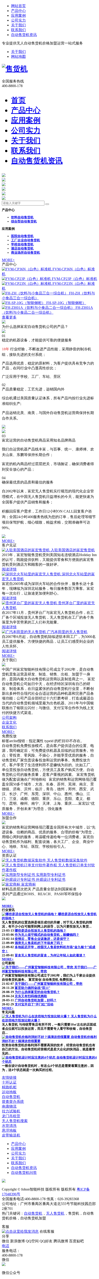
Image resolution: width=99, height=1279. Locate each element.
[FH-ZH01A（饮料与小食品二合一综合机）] (39, 308)
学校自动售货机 (22, 244)
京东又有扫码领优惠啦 (31, 996)
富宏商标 (28, 884)
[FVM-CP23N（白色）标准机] (27, 283)
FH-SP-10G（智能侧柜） (66, 303)
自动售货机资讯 (24, 35)
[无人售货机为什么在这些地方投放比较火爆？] (36, 1016)
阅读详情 (9, 569)
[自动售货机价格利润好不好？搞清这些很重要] (36, 1037)
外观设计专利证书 (50, 879)
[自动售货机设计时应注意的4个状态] (29, 1057)
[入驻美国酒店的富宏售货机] (26, 550)
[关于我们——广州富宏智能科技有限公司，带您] (38, 967)
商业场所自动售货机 (25, 252)
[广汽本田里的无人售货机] (24, 632)
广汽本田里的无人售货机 (67, 632)
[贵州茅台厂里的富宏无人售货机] (30, 603)
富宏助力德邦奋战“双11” (32, 988)
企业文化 (9, 722)
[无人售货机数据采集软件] (24, 860)
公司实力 (18, 20)
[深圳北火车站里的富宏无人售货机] (32, 574)
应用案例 (18, 15)
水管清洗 (9, 1126)
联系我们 (18, 30)
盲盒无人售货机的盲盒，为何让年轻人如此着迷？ (50, 955)
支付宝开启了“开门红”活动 (34, 1004)
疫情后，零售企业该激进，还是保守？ (42, 939)
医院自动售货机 (22, 236)
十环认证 (9, 1082)
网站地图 (18, 56)
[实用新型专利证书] (19, 875)
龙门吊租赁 (11, 1116)
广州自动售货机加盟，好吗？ (36, 1000)
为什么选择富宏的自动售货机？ (37, 992)
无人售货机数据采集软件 (67, 860)
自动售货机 (11, 1097)
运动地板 (9, 1092)
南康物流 (9, 1106)
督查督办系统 (13, 1101)
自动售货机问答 (24, 1173)
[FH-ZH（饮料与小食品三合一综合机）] (35, 293)
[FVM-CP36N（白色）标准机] (27, 269)
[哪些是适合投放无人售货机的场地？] (30, 914)
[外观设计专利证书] (19, 879)
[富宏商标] (11, 884)
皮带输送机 (11, 1135)
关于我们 (18, 25)
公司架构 (9, 717)
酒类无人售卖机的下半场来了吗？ (39, 943)
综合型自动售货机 (24, 221)
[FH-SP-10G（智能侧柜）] (24, 303)
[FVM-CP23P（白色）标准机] (27, 279)
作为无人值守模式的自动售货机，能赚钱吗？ (47, 934)
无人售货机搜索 (15, 1121)
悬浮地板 (9, 1130)
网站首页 (18, 6)
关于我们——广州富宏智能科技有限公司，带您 (48, 983)
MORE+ (8, 260)
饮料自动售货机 (22, 217)
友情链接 (9, 1077)
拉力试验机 (11, 1111)
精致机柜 (9, 1087)
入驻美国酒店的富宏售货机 (73, 550)
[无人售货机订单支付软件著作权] (30, 865)
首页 (18, 100)
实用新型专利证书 (50, 875)
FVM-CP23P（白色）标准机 (74, 279)
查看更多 (9, 317)
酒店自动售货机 (22, 248)
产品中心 (18, 11)
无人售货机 (55, 1213)
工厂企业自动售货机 (25, 240)
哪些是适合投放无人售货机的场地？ (40, 930)
